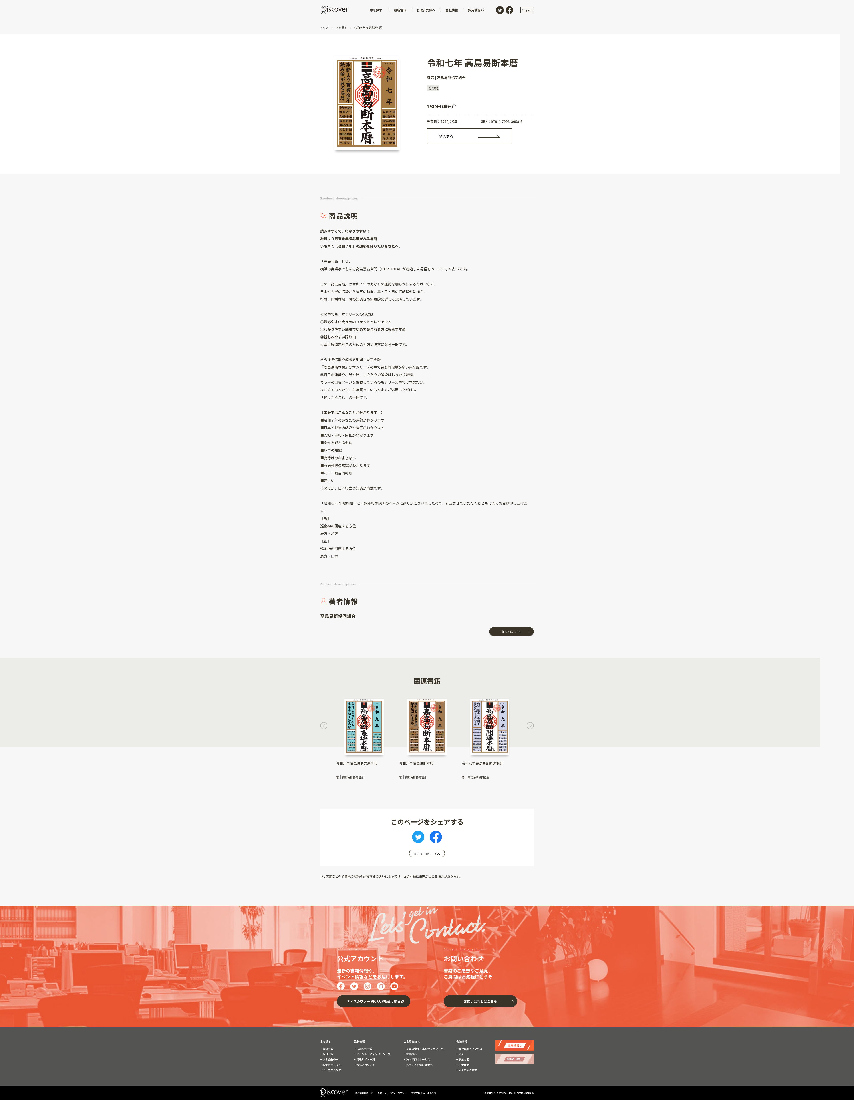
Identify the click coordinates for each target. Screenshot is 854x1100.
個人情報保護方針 (364, 1092)
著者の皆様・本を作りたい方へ (424, 1048)
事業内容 (463, 1059)
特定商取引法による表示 (423, 1092)
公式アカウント (365, 1064)
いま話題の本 (330, 1059)
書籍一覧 (327, 1048)
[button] (323, 727)
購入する (446, 136)
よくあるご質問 (467, 1070)
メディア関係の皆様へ (419, 1064)
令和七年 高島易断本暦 (368, 27)
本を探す (341, 27)
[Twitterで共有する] (418, 838)
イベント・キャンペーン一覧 (373, 1054)
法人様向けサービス (417, 1059)
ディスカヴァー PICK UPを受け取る (374, 1001)
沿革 (461, 1054)
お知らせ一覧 (364, 1048)
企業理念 (463, 1064)
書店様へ (411, 1054)
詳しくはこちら (512, 632)
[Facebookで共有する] (436, 838)
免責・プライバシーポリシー (392, 1092)
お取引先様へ (412, 1041)
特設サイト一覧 (365, 1059)
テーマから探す (331, 1070)
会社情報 (461, 1041)
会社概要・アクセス (470, 1048)
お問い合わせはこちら (480, 1001)
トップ (324, 27)
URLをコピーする (427, 853)
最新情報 (359, 1041)
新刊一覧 (327, 1054)
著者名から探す (331, 1064)
